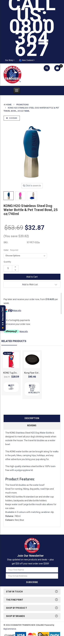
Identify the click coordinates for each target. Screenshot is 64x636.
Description (32, 418)
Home (8, 104)
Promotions (22, 104)
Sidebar (13, 118)
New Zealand (27, 60)
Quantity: (7, 262)
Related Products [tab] (13, 341)
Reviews (31, 425)
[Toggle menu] (16, 91)
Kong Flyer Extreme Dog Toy (38, 373)
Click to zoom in (33, 185)
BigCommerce (10, 629)
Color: (11, 250)
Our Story (9, 60)
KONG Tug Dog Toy (12, 373)
